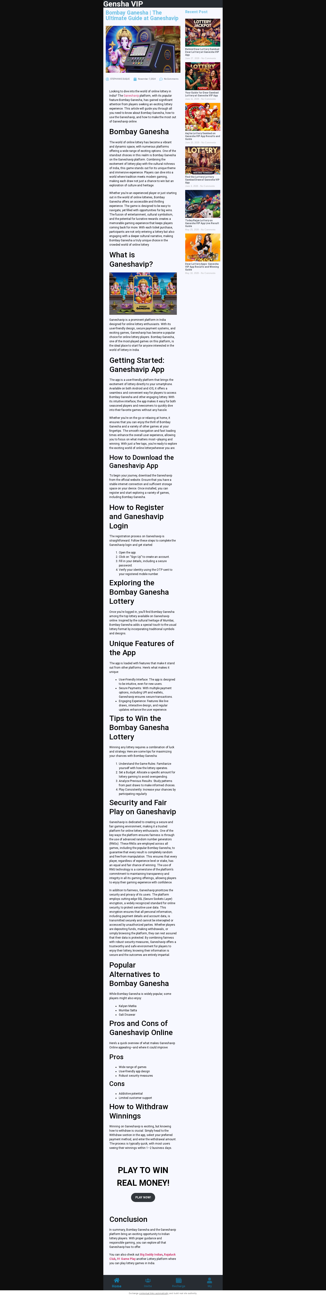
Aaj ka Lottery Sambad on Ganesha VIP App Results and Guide (202, 136)
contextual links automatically (153, 1293)
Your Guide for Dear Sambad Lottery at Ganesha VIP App (202, 94)
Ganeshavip (131, 95)
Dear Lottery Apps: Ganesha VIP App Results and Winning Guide (202, 267)
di (158, 1254)
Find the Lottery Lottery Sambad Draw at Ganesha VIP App (202, 180)
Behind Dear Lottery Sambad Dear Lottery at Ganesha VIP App (202, 52)
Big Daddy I (147, 1254)
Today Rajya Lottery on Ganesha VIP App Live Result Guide (202, 223)
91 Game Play (126, 1259)
